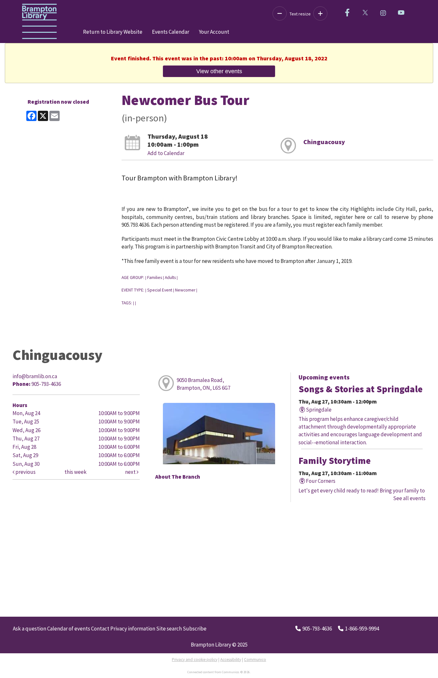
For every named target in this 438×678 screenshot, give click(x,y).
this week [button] (75, 471)
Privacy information (132, 628)
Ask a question (29, 628)
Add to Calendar (165, 153)
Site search (169, 628)
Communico (255, 659)
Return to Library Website (112, 31)
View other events (219, 71)
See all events (409, 498)
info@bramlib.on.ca (35, 376)
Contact (100, 628)
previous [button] (25, 471)
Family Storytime (335, 460)
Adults (170, 277)
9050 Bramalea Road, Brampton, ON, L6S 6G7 (203, 384)
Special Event (159, 290)
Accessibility (230, 659)
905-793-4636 (317, 628)
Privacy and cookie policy (194, 659)
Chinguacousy (324, 142)
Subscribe (194, 628)
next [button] (131, 471)
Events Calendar (170, 31)
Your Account (214, 31)
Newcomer (185, 290)
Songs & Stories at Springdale (361, 389)
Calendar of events (68, 628)
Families (154, 277)
